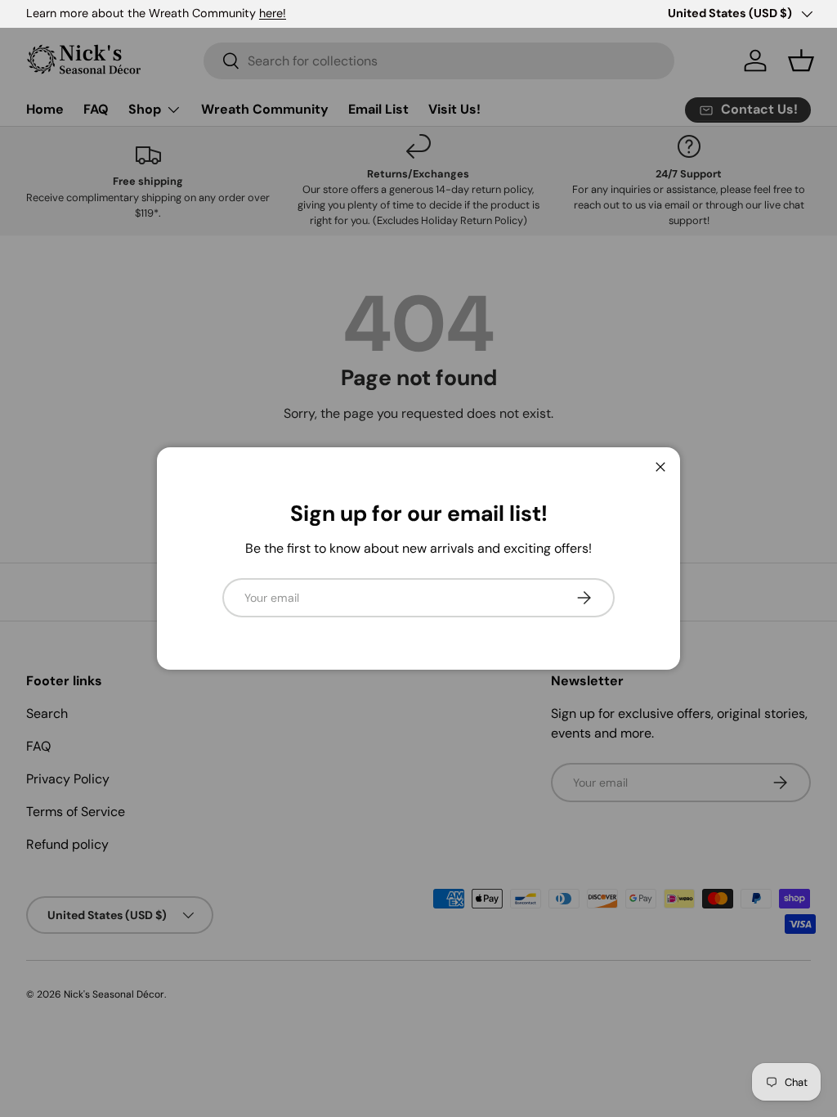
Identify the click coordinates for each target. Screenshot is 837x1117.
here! (272, 13)
